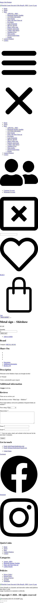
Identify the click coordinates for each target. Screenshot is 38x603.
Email (2, 429)
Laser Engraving (12, 24)
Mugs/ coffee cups (12, 27)
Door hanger (11, 18)
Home (5, 8)
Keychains (10, 22)
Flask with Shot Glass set (14, 20)
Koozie (9, 37)
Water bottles (11, 34)
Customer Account (9, 190)
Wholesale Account (9, 192)
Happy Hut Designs (6, 2)
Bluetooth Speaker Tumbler (15, 15)
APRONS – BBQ (12, 13)
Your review (4, 411)
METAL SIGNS (12, 25)
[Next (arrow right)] (2, 602)
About (5, 10)
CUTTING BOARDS (14, 17)
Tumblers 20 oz (11, 32)
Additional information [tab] (10, 364)
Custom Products (9, 39)
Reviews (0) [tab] (7, 366)
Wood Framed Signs (13, 35)
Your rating (4, 407)
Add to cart (4, 333)
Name (2, 426)
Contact (6, 40)
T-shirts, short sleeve (13, 30)
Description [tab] (7, 362)
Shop (5, 12)
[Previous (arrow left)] (0, 602)
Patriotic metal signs (13, 29)
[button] (19, 81)
